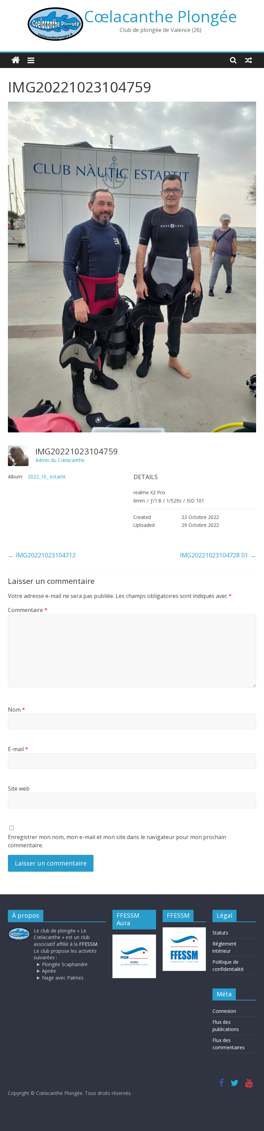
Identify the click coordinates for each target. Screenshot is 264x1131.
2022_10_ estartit (47, 476)
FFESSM (88, 944)
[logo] (19, 930)
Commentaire (27, 610)
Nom (16, 709)
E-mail (18, 749)
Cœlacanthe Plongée (160, 16)
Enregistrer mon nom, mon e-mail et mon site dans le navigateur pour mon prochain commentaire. (117, 841)
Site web (19, 788)
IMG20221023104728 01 (218, 555)
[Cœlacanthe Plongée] (15, 60)
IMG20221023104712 (42, 555)
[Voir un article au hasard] (248, 60)
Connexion (224, 1011)
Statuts (220, 932)
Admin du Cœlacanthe (60, 460)
